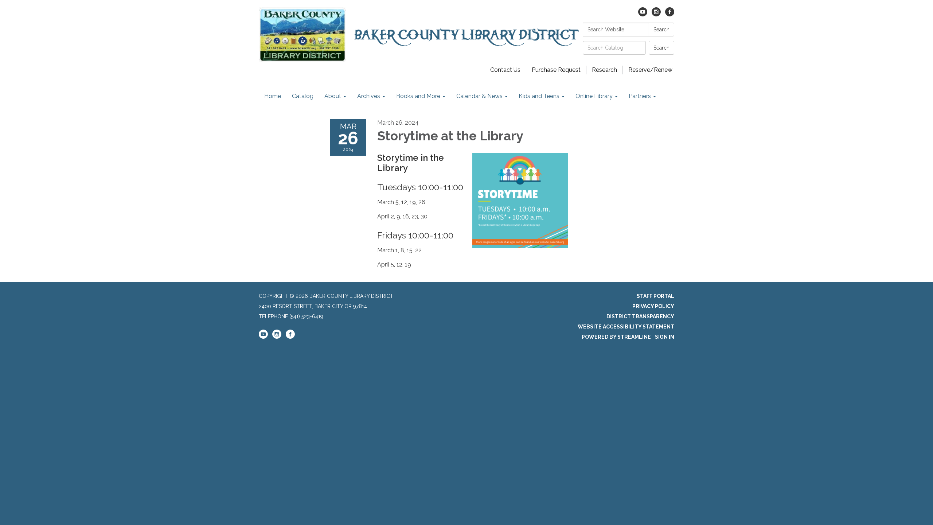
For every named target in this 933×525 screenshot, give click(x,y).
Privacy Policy (653, 306)
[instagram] (656, 14)
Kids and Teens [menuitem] (539, 96)
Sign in (664, 337)
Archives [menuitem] (368, 96)
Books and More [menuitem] (418, 96)
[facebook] (669, 14)
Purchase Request (556, 69)
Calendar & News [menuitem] (479, 96)
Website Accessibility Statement (626, 327)
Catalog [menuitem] (302, 96)
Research (604, 69)
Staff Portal (655, 296)
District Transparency (640, 316)
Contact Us (505, 69)
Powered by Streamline (616, 337)
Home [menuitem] (272, 96)
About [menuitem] (332, 96)
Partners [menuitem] (640, 96)
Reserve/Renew (650, 69)
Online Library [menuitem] (594, 96)
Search (661, 29)
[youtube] (642, 14)
